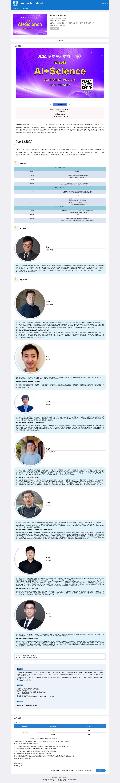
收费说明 (25, 8)
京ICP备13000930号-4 (49, 780)
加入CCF (100, 770)
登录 (103, 3)
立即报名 (54, 28)
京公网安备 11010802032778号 (68, 780)
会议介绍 (16, 8)
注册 (106, 3)
